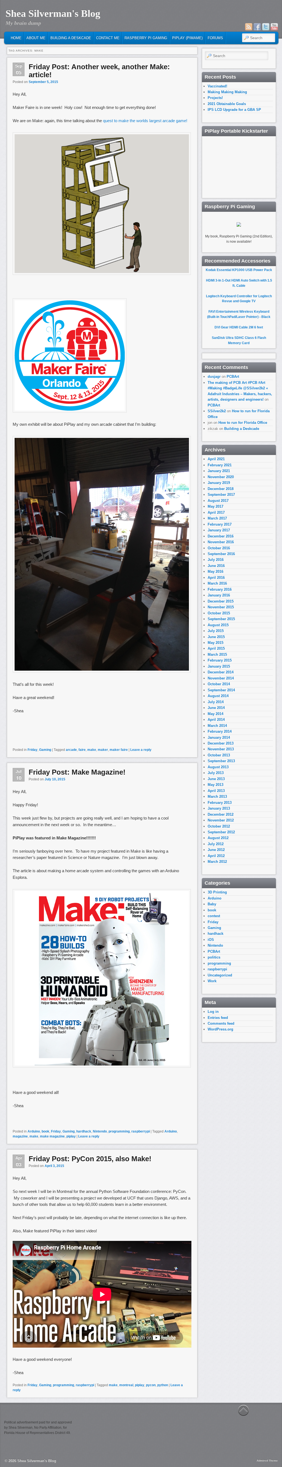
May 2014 (215, 714)
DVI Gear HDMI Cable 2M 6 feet (239, 327)
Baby (212, 904)
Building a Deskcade (70, 38)
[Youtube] (274, 26)
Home (16, 38)
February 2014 (220, 731)
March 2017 (217, 518)
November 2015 (221, 607)
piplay (71, 1136)
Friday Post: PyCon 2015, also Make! (90, 1159)
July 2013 (216, 773)
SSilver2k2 (217, 411)
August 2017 (218, 501)
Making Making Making (227, 92)
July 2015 (216, 631)
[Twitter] (265, 26)
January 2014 (219, 737)
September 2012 (221, 832)
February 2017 (220, 524)
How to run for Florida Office (242, 423)
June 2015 (216, 637)
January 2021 (219, 471)
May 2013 (215, 785)
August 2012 (218, 838)
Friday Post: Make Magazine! (77, 772)
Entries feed (218, 1018)
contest (214, 916)
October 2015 (219, 613)
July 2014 (216, 702)
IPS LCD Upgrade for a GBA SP (234, 110)
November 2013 (221, 749)
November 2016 (221, 542)
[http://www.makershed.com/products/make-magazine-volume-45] (102, 1066)
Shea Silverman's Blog (53, 13)
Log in (213, 1012)
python (162, 1385)
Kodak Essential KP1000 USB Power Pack (239, 270)
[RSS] (248, 26)
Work (212, 981)
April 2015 (216, 648)
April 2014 (216, 720)
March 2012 (217, 862)
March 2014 (217, 726)
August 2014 (218, 696)
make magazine (52, 1136)
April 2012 (216, 856)
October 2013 (219, 755)
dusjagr (214, 376)
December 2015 (221, 601)
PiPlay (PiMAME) (187, 38)
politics (214, 957)
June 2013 (216, 779)
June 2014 (216, 708)
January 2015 (219, 666)
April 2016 (216, 577)
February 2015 (220, 660)
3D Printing (217, 892)
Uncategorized (220, 975)
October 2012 (219, 826)
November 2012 (221, 820)
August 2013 (218, 767)
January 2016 (219, 595)
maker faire (119, 750)
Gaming (45, 750)
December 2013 (221, 743)
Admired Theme (267, 1460)
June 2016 (216, 566)
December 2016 (221, 536)
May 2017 (215, 506)
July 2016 (216, 560)
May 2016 (215, 571)
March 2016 (217, 583)
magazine (20, 1136)
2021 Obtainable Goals (227, 104)
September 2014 (221, 690)
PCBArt (233, 376)
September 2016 (221, 554)
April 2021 (216, 459)
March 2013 (217, 796)
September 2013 (221, 761)
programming (119, 1131)
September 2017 (221, 494)
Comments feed (221, 1023)
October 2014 (219, 684)
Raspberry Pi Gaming (145, 38)
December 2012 (221, 814)
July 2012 (216, 844)
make (91, 750)
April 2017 (216, 512)
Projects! (215, 98)
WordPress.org (220, 1029)
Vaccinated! (217, 86)
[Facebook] (257, 26)
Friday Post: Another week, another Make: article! (99, 71)
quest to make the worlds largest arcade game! (145, 120)
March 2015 (217, 654)
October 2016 (219, 548)
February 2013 (220, 803)
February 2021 (220, 465)
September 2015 (221, 619)
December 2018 (221, 489)
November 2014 (221, 678)
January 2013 (219, 808)
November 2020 (221, 477)
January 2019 (219, 483)
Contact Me (108, 38)
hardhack (83, 1131)
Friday (32, 750)
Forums (215, 38)
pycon (151, 1385)
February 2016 (220, 589)
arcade (71, 750)
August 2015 (218, 625)
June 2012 (216, 850)
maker (103, 750)
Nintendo (100, 1131)
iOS (211, 940)
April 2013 (216, 791)
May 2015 (215, 643)
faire (82, 750)
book (45, 1131)
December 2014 (221, 672)
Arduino (34, 1131)
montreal (126, 1385)
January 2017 (219, 530)
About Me (35, 38)
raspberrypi (140, 1131)
